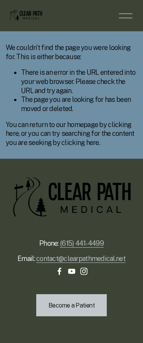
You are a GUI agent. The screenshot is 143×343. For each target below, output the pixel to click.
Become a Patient (71, 305)
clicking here (80, 142)
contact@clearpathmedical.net (80, 258)
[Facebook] (59, 271)
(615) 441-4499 (82, 243)
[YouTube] (72, 271)
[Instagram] (84, 271)
